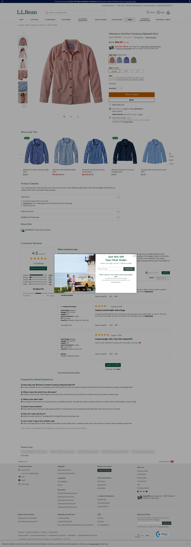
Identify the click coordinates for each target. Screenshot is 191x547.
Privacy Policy (116, 282)
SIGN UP (129, 269)
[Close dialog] (134, 255)
